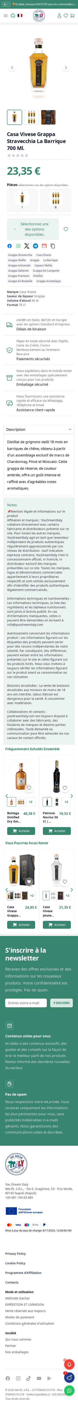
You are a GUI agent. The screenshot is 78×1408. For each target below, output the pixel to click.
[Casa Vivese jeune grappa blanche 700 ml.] (57, 870)
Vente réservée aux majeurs (25, 1311)
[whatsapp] (18, 246)
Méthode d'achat (17, 1298)
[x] (26, 246)
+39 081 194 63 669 (19, 1197)
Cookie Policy (15, 1263)
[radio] (22, 200)
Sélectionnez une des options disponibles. (35, 229)
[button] (7, 796)
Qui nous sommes (18, 1339)
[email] (44, 246)
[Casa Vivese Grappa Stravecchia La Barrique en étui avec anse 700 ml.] (21, 870)
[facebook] (9, 246)
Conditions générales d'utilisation (29, 1323)
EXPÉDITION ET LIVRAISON (25, 1304)
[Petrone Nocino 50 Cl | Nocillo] (57, 776)
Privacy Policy (15, 1254)
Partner (10, 1346)
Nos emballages (17, 1352)
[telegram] (35, 246)
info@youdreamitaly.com (25, 624)
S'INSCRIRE (61, 1003)
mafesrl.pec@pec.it (38, 1394)
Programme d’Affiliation (23, 1273)
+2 (30, 802)
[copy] (52, 246)
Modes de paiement (19, 1317)
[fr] (19, 15)
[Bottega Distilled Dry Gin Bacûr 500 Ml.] (21, 776)
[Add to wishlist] (29, 788)
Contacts (11, 1282)
